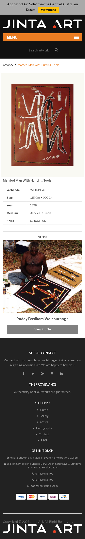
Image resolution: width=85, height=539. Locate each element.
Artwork (8, 65)
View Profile (42, 329)
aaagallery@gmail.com (44, 486)
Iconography (44, 428)
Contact (44, 434)
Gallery (44, 416)
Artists (44, 422)
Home (44, 410)
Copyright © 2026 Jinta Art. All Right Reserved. (38, 522)
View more (48, 9)
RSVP (44, 440)
